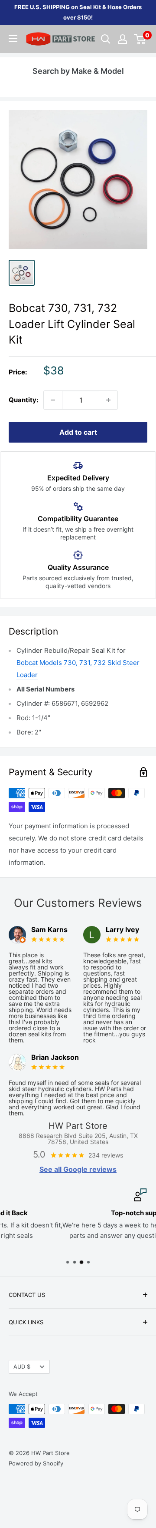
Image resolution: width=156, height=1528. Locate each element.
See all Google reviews (78, 1169)
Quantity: (23, 400)
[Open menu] (13, 38)
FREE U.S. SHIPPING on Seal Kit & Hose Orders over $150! (78, 12)
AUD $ (21, 1366)
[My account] (122, 39)
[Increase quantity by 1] (108, 400)
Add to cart (78, 432)
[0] (140, 39)
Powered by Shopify (36, 1463)
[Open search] (105, 39)
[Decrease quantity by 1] (53, 400)
